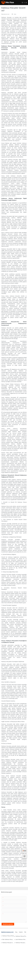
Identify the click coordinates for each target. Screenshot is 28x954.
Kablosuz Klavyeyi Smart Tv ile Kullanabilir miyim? (8, 942)
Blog (16, 932)
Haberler (21, 932)
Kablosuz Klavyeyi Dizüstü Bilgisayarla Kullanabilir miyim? (21, 942)
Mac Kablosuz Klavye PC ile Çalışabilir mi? (8, 939)
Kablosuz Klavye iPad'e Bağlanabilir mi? (21, 936)
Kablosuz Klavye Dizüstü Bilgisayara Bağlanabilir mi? (8, 935)
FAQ (25, 932)
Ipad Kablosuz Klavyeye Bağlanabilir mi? (21, 939)
